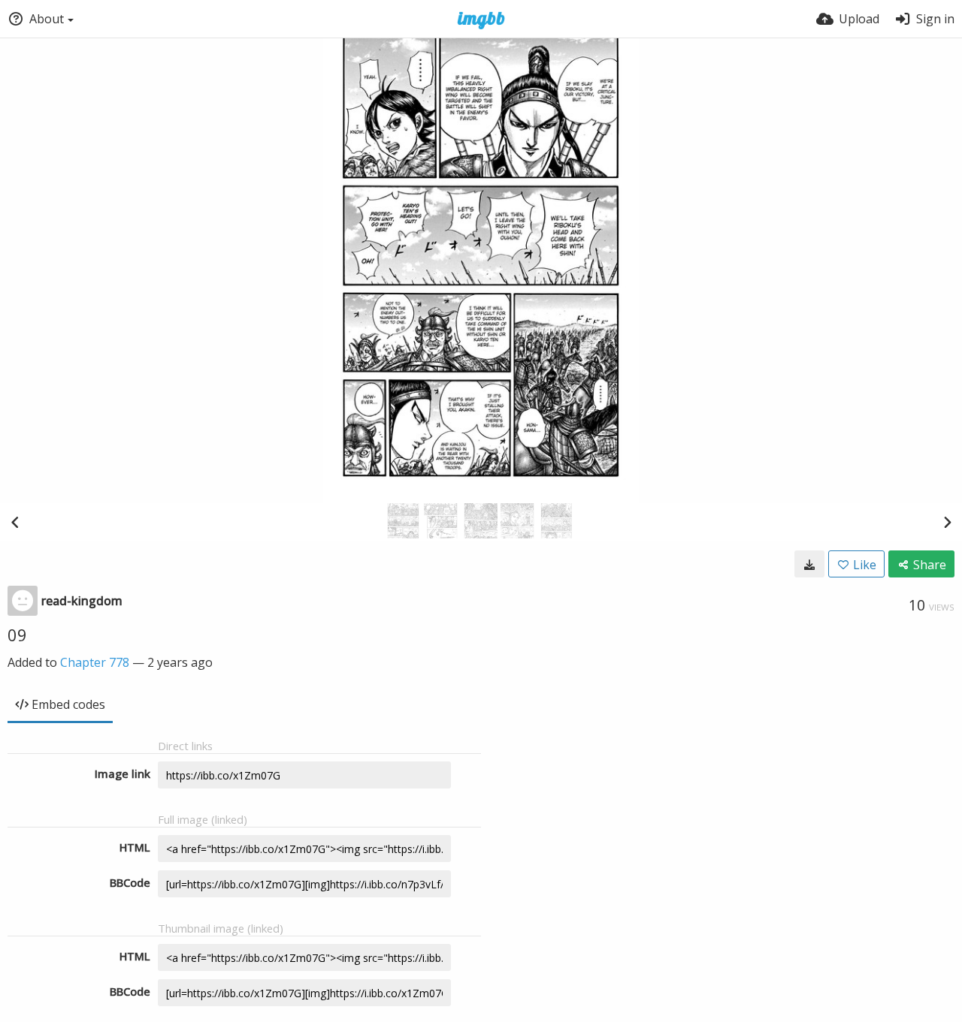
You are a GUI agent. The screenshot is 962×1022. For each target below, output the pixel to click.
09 (17, 634)
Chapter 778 (94, 662)
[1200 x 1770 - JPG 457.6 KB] (809, 563)
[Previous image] (15, 522)
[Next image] (947, 522)
